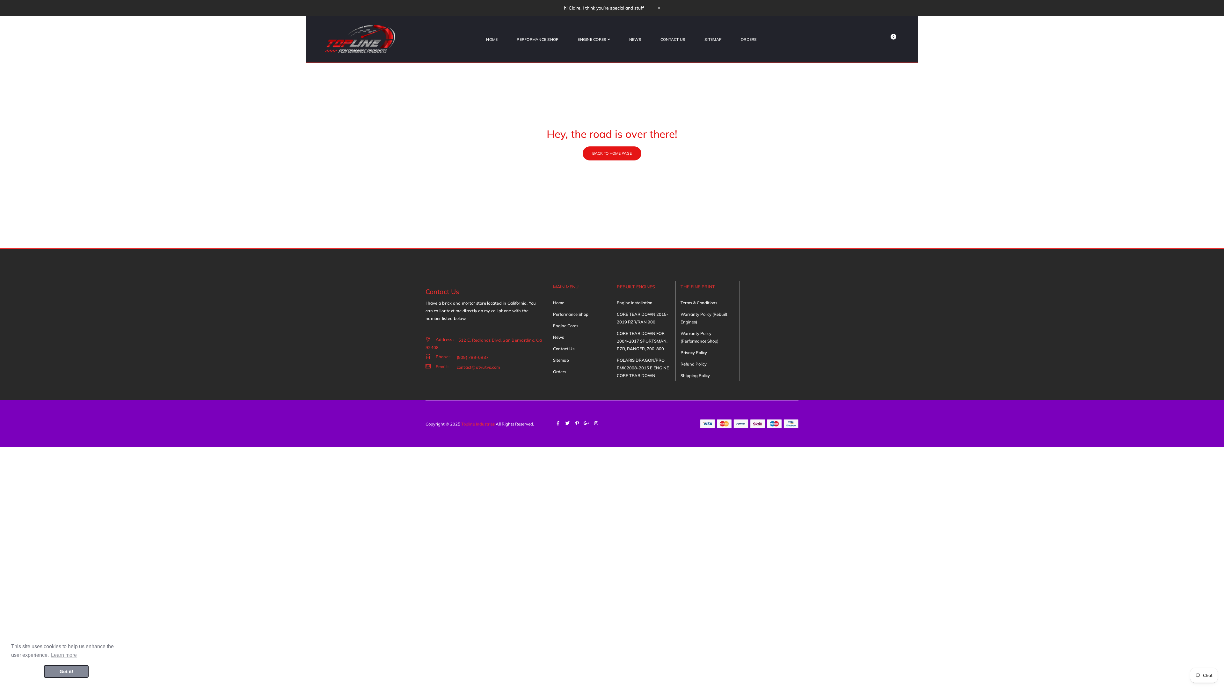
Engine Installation (634, 302)
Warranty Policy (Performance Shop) (699, 337)
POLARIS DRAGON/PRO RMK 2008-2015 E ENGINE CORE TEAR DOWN (643, 368)
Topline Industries (478, 423)
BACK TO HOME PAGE (612, 153)
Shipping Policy (695, 375)
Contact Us (563, 348)
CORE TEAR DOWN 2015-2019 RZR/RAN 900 (642, 318)
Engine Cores (565, 325)
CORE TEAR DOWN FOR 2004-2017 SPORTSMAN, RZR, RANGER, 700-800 (642, 341)
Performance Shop (570, 314)
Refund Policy (694, 364)
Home (558, 302)
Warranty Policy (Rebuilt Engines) (704, 318)
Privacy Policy (694, 352)
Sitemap (561, 360)
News (558, 337)
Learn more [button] (64, 655)
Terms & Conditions (699, 302)
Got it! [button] (66, 671)
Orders (559, 371)
